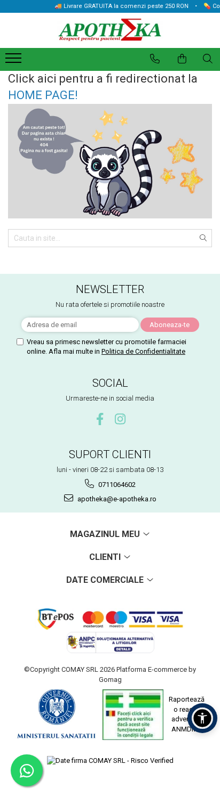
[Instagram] (120, 419)
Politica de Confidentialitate (143, 351)
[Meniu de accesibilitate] (202, 718)
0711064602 (116, 485)
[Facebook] (100, 419)
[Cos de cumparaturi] (182, 58)
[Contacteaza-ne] (155, 58)
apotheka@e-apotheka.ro (116, 499)
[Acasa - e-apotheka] (110, 30)
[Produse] (14, 61)
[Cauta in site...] (207, 58)
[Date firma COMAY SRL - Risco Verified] (110, 761)
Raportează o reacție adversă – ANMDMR (187, 714)
